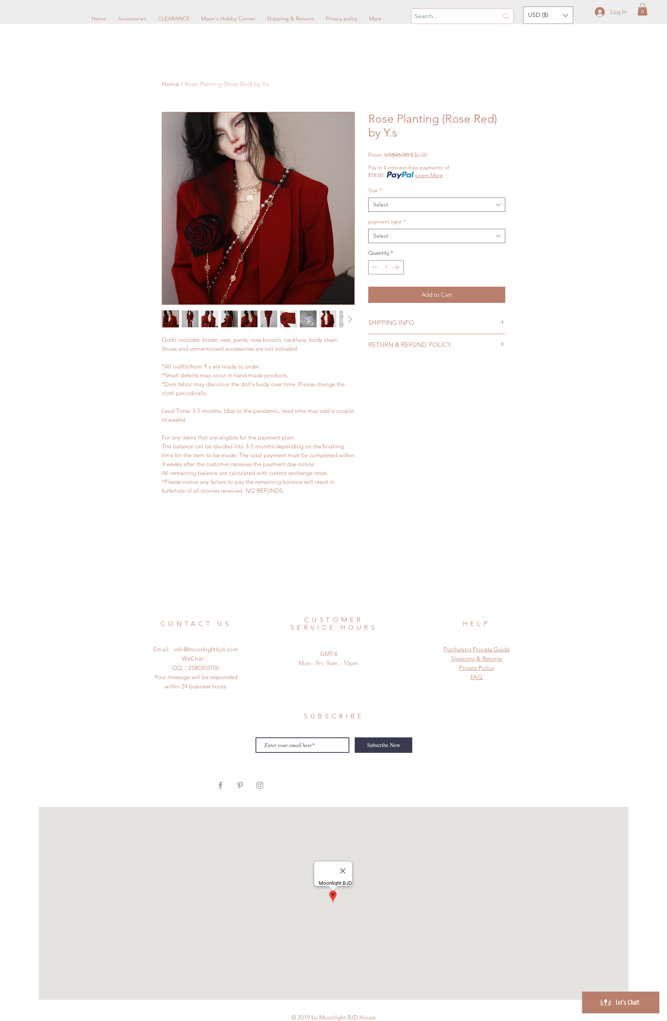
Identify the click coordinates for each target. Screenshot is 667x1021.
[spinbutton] (386, 267)
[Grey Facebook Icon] (220, 785)
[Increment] (398, 267)
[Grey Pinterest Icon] (240, 785)
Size (375, 190)
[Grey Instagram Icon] (259, 785)
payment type (387, 221)
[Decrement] (374, 267)
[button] (642, 9)
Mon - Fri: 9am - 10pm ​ (328, 663)
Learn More (429, 175)
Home (170, 84)
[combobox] (436, 205)
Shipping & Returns (476, 658)
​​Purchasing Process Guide (477, 649)
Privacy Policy (476, 667)
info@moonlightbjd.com (206, 649)
